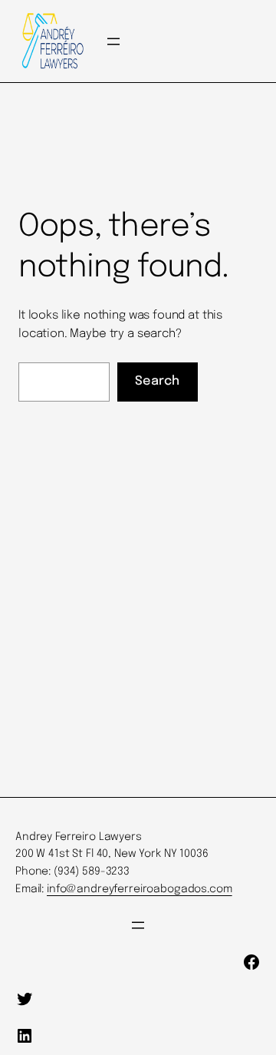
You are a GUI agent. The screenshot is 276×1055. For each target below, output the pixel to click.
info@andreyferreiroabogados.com (139, 889)
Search (157, 381)
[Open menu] (113, 41)
